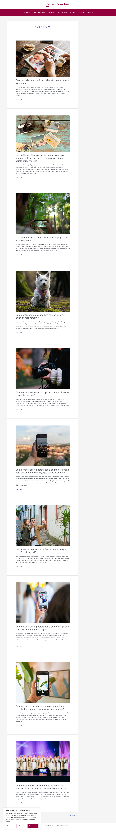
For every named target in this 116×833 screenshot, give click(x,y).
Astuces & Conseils (39, 12)
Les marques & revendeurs (66, 12)
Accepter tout (33, 826)
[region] (22, 819)
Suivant (73, 816)
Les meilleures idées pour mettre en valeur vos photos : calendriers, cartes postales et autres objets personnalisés (40, 158)
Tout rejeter (22, 826)
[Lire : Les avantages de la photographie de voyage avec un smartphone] (43, 213)
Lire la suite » (20, 99)
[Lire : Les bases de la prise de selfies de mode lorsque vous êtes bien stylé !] (43, 525)
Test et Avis (81, 12)
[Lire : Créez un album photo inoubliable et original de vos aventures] (43, 59)
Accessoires (26, 12)
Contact (90, 12)
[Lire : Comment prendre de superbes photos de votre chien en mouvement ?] (43, 291)
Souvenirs (52, 12)
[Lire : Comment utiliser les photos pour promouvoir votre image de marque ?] (43, 368)
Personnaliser (11, 826)
